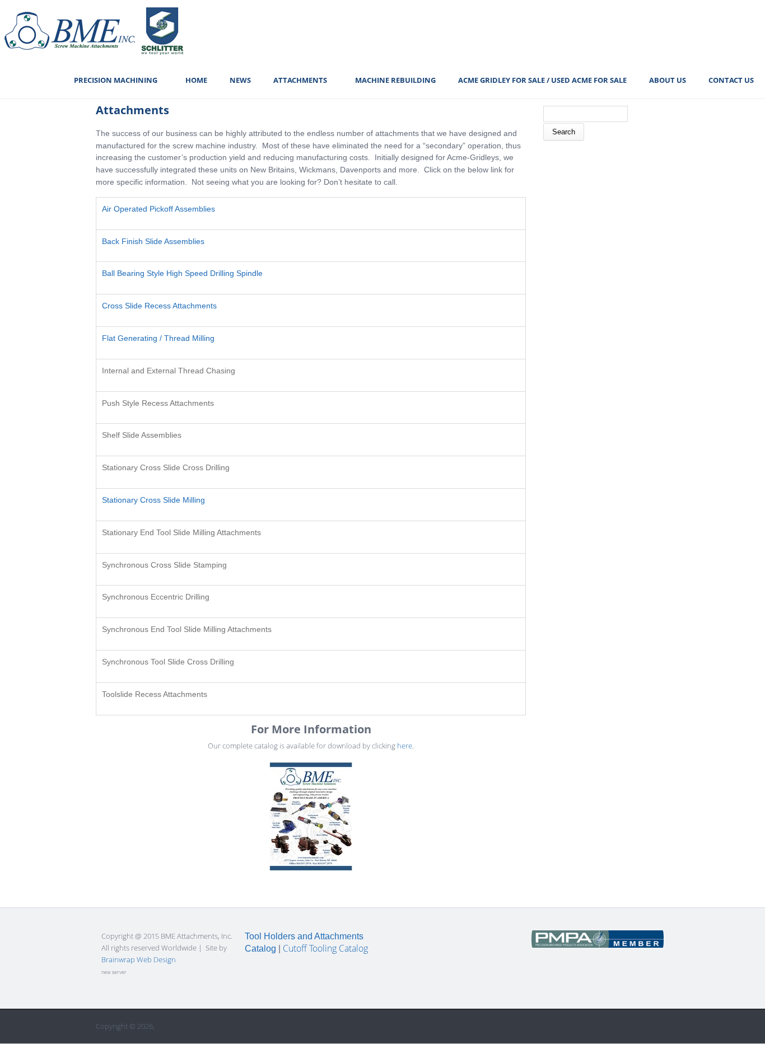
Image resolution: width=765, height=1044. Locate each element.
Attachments (300, 80)
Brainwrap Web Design (138, 959)
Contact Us (731, 80)
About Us (667, 80)
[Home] (93, 31)
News (240, 80)
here (404, 746)
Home (196, 80)
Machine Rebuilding (395, 80)
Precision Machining (115, 80)
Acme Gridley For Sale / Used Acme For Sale (542, 80)
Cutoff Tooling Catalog (325, 948)
